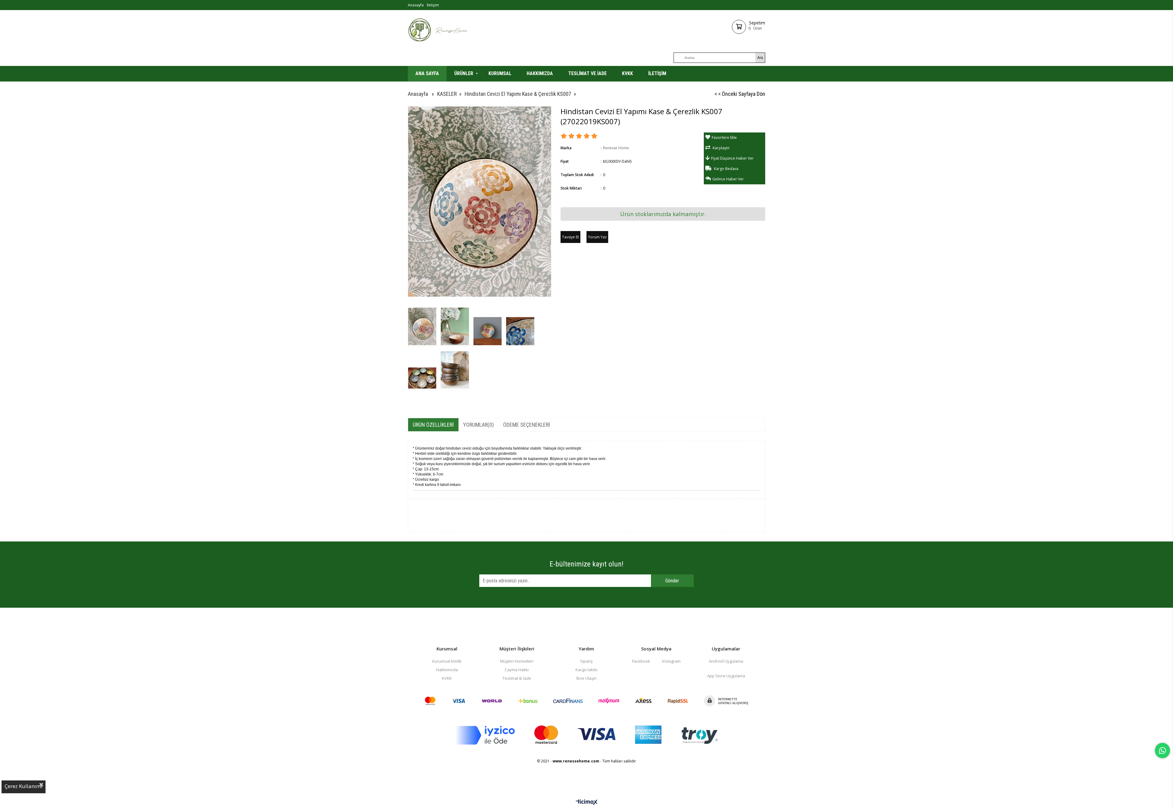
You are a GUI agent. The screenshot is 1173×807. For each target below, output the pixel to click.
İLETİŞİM (657, 73)
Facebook (641, 661)
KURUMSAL (499, 73)
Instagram (671, 661)
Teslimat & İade (516, 678)
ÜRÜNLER (463, 73)
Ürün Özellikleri (433, 425)
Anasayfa (416, 5)
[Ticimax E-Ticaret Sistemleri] (586, 802)
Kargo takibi (586, 669)
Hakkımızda (447, 669)
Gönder (672, 581)
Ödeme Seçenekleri (526, 425)
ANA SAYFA (427, 73)
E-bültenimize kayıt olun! (586, 564)
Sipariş (586, 661)
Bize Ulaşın (586, 678)
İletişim (433, 5)
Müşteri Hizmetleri (516, 661)
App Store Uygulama (726, 676)
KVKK (627, 73)
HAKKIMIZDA (540, 73)
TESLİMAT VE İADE (587, 73)
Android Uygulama (726, 661)
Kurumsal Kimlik (447, 661)
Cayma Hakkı (517, 669)
